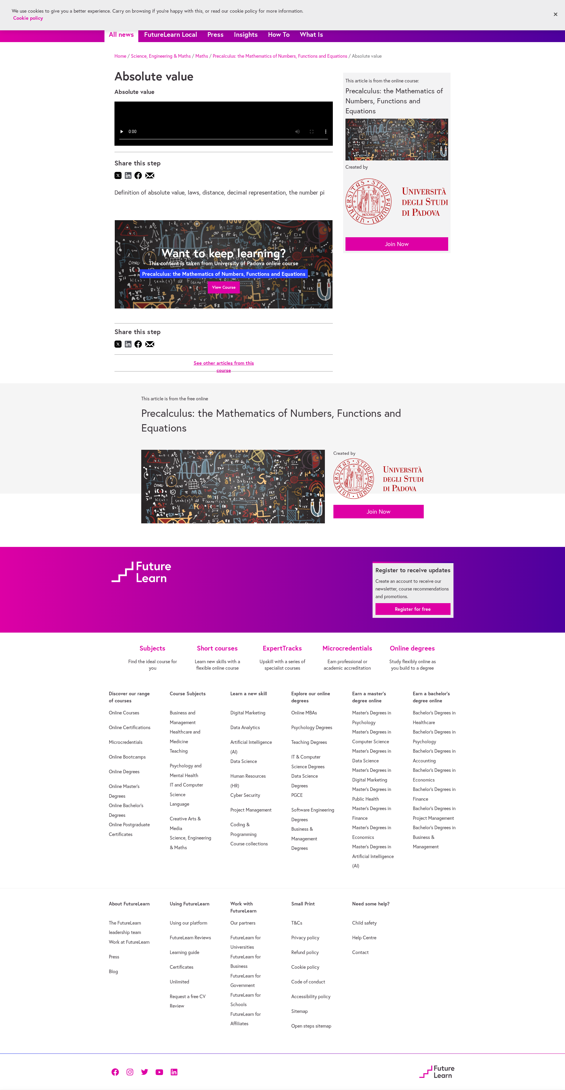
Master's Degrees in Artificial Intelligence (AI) (373, 856)
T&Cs (296, 923)
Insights (246, 34)
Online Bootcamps (127, 757)
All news (121, 34)
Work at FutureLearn (129, 942)
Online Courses (124, 713)
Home (120, 56)
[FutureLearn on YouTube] (159, 1071)
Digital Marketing (247, 713)
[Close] (555, 14)
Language (179, 804)
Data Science (243, 761)
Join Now (397, 244)
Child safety (364, 923)
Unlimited (179, 982)
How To (279, 34)
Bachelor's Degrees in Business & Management (434, 837)
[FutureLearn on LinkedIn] (174, 1071)
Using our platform (188, 923)
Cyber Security (245, 795)
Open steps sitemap (311, 1026)
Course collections (249, 844)
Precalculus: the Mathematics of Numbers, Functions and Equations (280, 56)
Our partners (242, 923)
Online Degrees (124, 771)
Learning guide (184, 952)
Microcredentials (125, 742)
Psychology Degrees (311, 727)
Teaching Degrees (309, 742)
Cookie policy (305, 967)
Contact (360, 952)
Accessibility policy (310, 996)
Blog (113, 971)
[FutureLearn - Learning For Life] (436, 1070)
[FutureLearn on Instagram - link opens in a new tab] (129, 1071)
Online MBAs (304, 713)
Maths (201, 56)
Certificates (181, 967)
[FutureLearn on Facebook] (116, 1071)
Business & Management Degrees (304, 838)
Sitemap (299, 1011)
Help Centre (364, 937)
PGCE (297, 795)
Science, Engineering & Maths (161, 56)
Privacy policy (305, 937)
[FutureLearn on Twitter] (144, 1071)
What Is (311, 34)
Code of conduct (308, 982)
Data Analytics (245, 727)
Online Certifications (129, 727)
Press (215, 34)
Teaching (179, 751)
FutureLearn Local (170, 34)
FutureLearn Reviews (190, 937)
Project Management (251, 810)
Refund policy (305, 952)
